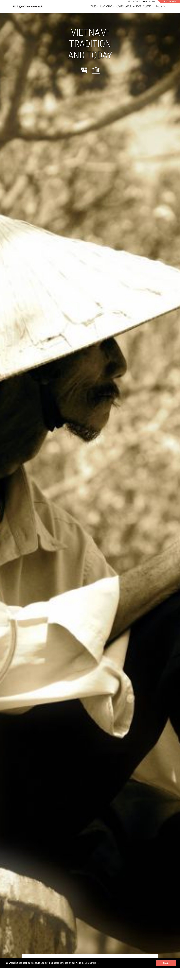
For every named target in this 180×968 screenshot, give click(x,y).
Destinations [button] (106, 6)
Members (147, 6)
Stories (119, 6)
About (128, 6)
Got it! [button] (166, 963)
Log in (130, 1)
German (152, 1)
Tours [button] (94, 6)
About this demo (170, 1)
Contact (137, 6)
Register (136, 1)
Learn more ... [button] (92, 963)
